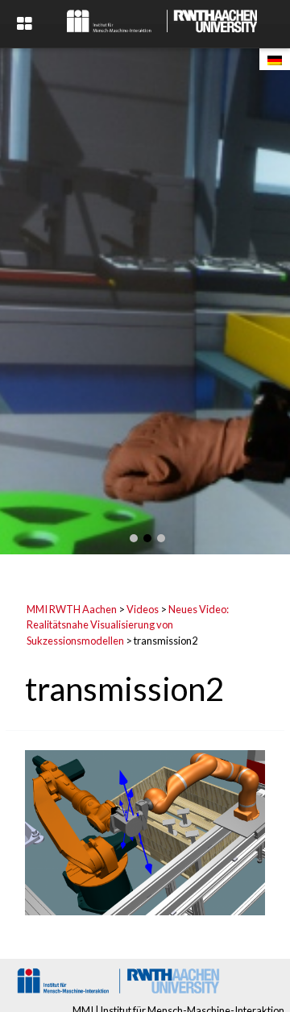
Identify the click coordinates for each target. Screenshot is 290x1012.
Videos (142, 609)
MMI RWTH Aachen (72, 609)
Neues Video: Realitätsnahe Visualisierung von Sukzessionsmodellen (128, 624)
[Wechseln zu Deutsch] (274, 59)
